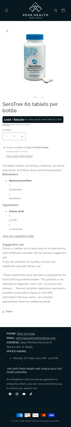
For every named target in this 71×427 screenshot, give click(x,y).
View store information (19, 156)
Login (7, 119)
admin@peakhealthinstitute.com (36, 338)
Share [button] (9, 311)
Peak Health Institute (29, 421)
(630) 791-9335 (26, 333)
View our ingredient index (18, 236)
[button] (6, 10)
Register (19, 119)
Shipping (6, 124)
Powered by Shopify (49, 421)
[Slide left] (28, 97)
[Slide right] (42, 97)
